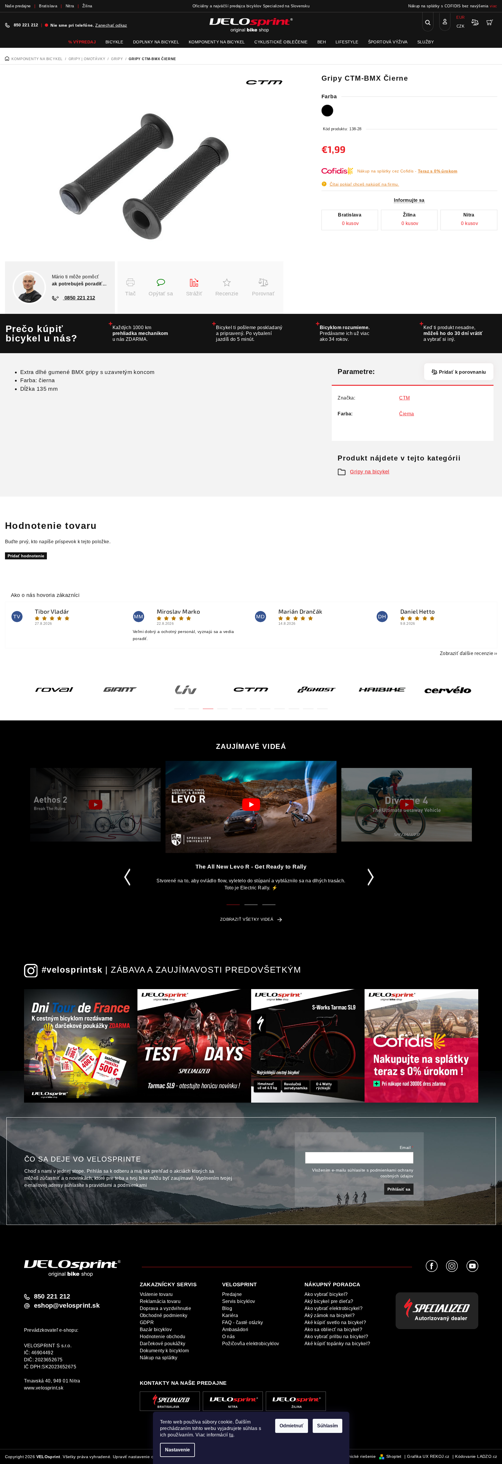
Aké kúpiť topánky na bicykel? (337, 1343)
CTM (404, 397)
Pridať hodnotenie (26, 556)
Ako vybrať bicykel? (326, 1294)
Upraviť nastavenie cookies (139, 1456)
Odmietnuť (292, 1425)
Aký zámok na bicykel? (329, 1315)
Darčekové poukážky (163, 1343)
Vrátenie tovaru (156, 1294)
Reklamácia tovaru (160, 1301)
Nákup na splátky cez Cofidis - (407, 171)
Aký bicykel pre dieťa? (328, 1301)
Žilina (87, 6)
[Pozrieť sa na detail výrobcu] (264, 82)
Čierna (406, 413)
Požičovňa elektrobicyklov (250, 1343)
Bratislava (48, 6)
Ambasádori (235, 1329)
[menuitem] (82, 42)
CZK (460, 26)
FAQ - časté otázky (242, 1322)
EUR (460, 17)
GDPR (147, 1322)
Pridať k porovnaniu (462, 372)
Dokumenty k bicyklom (164, 1350)
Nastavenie (177, 1449)
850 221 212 (26, 25)
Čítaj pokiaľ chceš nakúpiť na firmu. (364, 184)
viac (493, 6)
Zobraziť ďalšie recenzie (467, 653)
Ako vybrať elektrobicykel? (333, 1308)
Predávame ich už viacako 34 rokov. (345, 333)
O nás (228, 1336)
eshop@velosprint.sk (67, 1305)
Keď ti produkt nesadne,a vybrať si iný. (453, 333)
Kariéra (230, 1315)
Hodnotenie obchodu (163, 1336)
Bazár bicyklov (156, 1329)
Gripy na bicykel (369, 472)
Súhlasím (327, 1425)
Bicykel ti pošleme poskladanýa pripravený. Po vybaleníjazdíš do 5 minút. (249, 333)
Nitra (70, 6)
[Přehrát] (95, 804)
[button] (179, 705)
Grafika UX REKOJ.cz (428, 1456)
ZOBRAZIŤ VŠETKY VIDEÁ (246, 919)
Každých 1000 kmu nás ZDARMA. (140, 333)
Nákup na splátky (159, 1357)
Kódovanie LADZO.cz (476, 1456)
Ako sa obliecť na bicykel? (333, 1329)
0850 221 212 (79, 298)
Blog (227, 1308)
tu (231, 1434)
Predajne (232, 1294)
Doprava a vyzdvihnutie (165, 1308)
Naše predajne (18, 6)
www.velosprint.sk (44, 1387)
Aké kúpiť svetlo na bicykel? (335, 1322)
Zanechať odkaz (111, 25)
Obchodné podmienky (164, 1315)
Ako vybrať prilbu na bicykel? (336, 1336)
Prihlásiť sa (398, 1189)
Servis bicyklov (238, 1301)
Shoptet (393, 1456)
